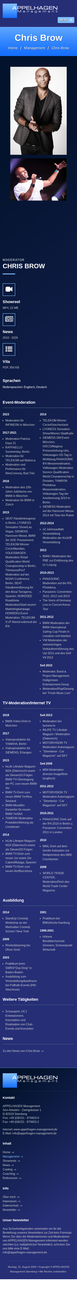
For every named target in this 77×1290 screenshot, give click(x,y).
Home (13, 48)
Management (34, 48)
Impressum (10, 1201)
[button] (66, 20)
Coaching (9, 1173)
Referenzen (10, 1178)
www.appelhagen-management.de (35, 1129)
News (6, 1165)
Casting (8, 1169)
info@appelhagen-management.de (34, 1133)
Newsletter (9, 1209)
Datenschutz (11, 1205)
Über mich (9, 1196)
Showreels (9, 1160)
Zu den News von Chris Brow (22, 1050)
